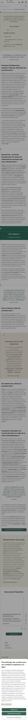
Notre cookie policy (6, 704)
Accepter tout (14, 710)
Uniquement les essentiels (14, 713)
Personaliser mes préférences (14, 717)
